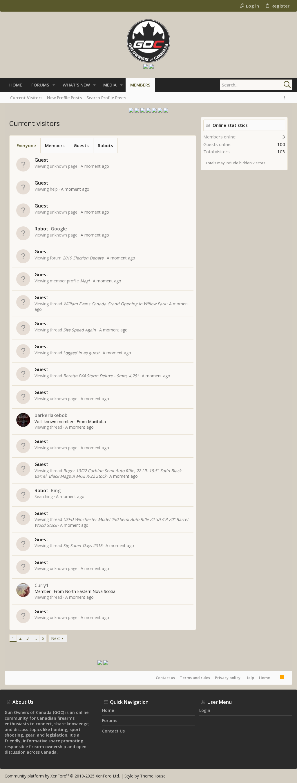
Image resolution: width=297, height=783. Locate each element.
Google (59, 228)
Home (264, 677)
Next (55, 638)
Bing (56, 490)
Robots (105, 145)
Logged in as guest (81, 353)
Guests (81, 145)
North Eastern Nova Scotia (90, 591)
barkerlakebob (51, 415)
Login (204, 710)
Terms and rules (195, 677)
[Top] (275, 677)
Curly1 (42, 585)
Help (249, 677)
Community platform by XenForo (62, 776)
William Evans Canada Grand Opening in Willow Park (114, 303)
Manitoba (97, 421)
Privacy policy (227, 677)
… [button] (35, 638)
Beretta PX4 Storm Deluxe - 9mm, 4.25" (101, 375)
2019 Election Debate (83, 258)
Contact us (165, 677)
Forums (109, 720)
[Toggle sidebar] (285, 97)
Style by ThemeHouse (145, 776)
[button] (54, 85)
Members (55, 145)
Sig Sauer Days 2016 (82, 545)
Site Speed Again (79, 330)
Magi (85, 281)
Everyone (26, 145)
